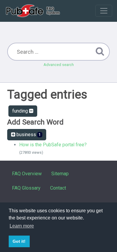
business (28, 134)
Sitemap (60, 173)
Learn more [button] (22, 225)
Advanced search (59, 64)
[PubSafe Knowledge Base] (33, 10)
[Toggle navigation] (103, 11)
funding (20, 111)
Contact (58, 188)
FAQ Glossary (26, 188)
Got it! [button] (19, 241)
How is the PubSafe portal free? (53, 144)
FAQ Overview (27, 173)
